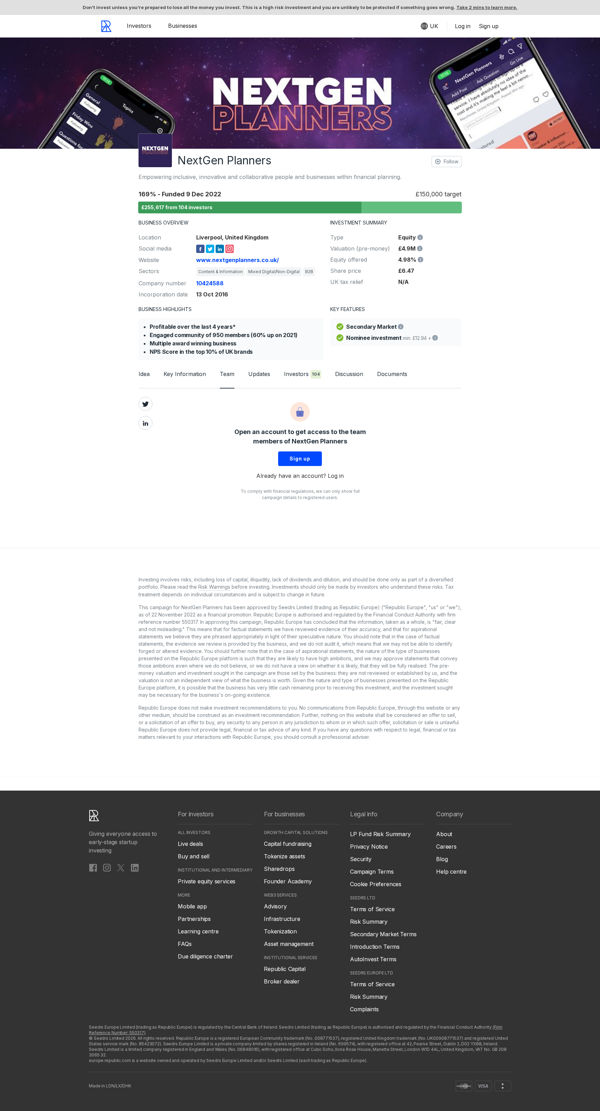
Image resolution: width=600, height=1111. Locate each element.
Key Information (185, 373)
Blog (442, 859)
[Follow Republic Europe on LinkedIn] (135, 867)
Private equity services (206, 881)
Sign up (300, 458)
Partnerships (194, 918)
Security (361, 859)
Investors (139, 25)
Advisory (275, 906)
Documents (392, 373)
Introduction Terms (375, 946)
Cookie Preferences (375, 884)
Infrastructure (282, 918)
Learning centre (198, 931)
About (444, 834)
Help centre (451, 871)
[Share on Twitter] (145, 404)
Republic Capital (284, 968)
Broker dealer (282, 981)
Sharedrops (279, 868)
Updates (259, 373)
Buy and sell (193, 856)
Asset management (288, 943)
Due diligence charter (205, 956)
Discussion (349, 373)
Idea (144, 373)
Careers (446, 846)
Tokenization (280, 931)
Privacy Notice (369, 846)
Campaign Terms (372, 871)
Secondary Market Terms (383, 934)
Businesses (182, 25)
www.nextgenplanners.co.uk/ (237, 259)
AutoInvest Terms (373, 959)
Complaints (364, 1009)
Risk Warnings (214, 587)
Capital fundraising (287, 843)
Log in (336, 475)
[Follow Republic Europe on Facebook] (93, 867)
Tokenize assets (284, 856)
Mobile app (192, 906)
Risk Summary (369, 921)
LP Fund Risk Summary (380, 834)
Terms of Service (372, 909)
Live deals (190, 843)
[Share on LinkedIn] (145, 423)
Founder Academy (288, 881)
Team (227, 373)
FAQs (184, 943)
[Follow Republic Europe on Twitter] (121, 867)
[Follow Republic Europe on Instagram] (107, 867)
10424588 (210, 283)
